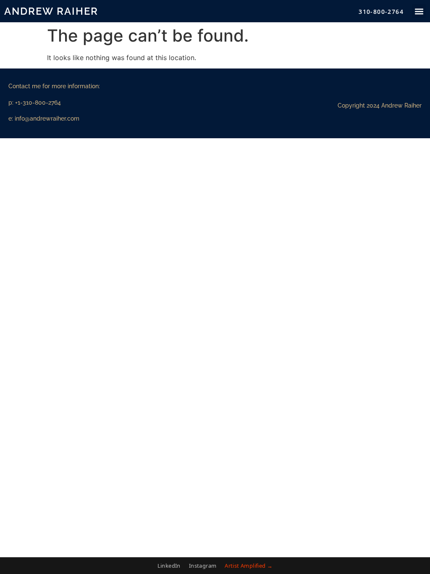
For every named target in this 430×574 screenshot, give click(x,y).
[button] (419, 11)
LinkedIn (169, 565)
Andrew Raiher (51, 11)
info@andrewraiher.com (47, 118)
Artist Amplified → (249, 565)
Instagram (203, 565)
